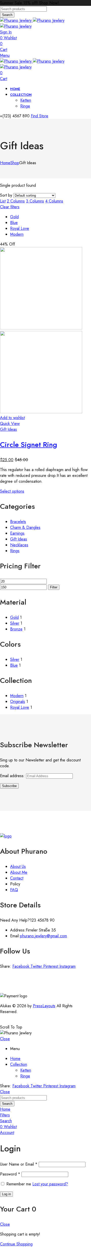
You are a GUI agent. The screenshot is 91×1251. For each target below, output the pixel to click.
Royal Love (19, 228)
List (3, 201)
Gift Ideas (8, 429)
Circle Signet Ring (28, 444)
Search (7, 15)
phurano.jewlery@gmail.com (43, 936)
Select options (12, 491)
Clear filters (9, 207)
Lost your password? (50, 1184)
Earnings (17, 533)
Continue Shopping (16, 1244)
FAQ (14, 890)
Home (5, 163)
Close (5, 1039)
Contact (16, 878)
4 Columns (54, 201)
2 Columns (16, 201)
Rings (14, 551)
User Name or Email (18, 1164)
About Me (18, 872)
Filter (53, 587)
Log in (6, 1194)
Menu (5, 55)
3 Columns (35, 201)
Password (10, 1174)
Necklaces (19, 545)
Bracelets (18, 522)
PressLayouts (44, 1006)
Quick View (10, 423)
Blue (14, 223)
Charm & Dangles (25, 527)
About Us (18, 866)
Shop (14, 163)
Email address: (13, 776)
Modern (17, 234)
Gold (14, 217)
